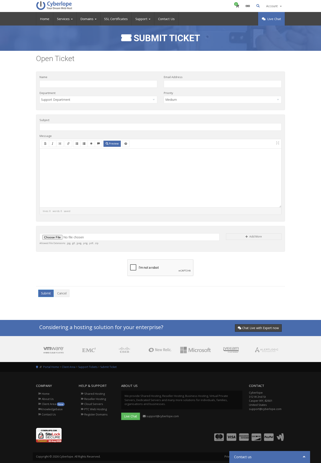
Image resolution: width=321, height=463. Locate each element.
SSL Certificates (116, 19)
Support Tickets (87, 367)
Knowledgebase (52, 409)
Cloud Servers (93, 404)
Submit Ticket (108, 367)
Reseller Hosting (95, 399)
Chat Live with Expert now (260, 328)
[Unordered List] (77, 143)
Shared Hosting (94, 394)
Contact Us (166, 19)
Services (64, 19)
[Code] (91, 143)
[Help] (125, 143)
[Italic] (52, 143)
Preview (113, 143)
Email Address (173, 77)
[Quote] (98, 143)
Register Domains (96, 414)
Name (43, 77)
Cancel (62, 293)
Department (47, 93)
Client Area (68, 367)
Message (46, 136)
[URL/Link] (68, 143)
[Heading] (60, 143)
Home (44, 19)
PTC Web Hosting (95, 409)
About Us (47, 399)
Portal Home (51, 367)
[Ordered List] (84, 143)
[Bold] (45, 143)
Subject (44, 120)
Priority (168, 93)
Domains (87, 19)
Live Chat (273, 19)
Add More (255, 236)
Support (141, 19)
